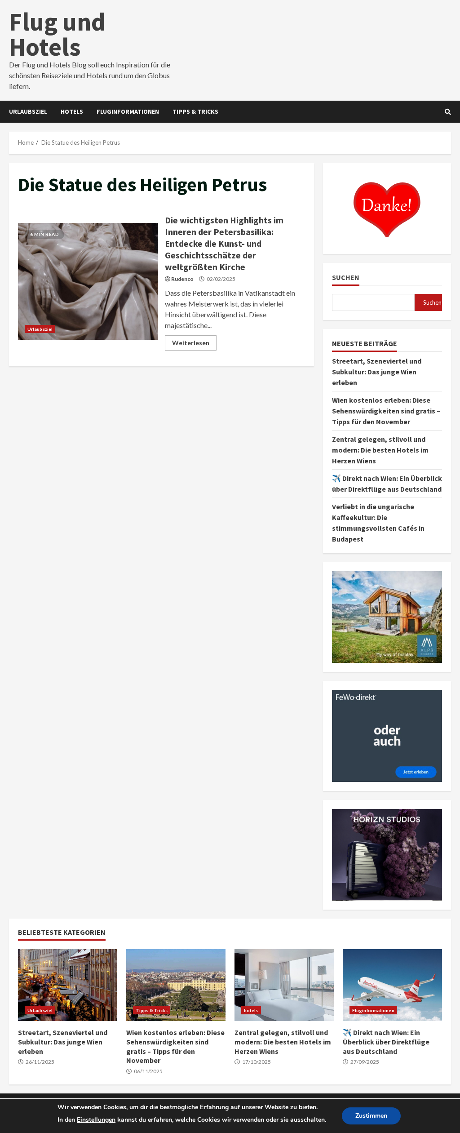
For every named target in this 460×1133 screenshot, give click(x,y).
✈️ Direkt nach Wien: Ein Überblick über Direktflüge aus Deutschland (392, 985)
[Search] (448, 111)
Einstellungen (96, 1119)
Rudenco (182, 278)
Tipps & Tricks (195, 111)
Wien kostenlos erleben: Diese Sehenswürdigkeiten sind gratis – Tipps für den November (386, 410)
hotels (72, 111)
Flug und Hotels (57, 34)
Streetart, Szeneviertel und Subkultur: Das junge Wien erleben (376, 371)
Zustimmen (371, 1115)
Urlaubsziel (28, 111)
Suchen (345, 277)
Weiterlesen (190, 343)
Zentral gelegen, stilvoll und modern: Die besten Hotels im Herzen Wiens (380, 450)
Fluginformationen (128, 111)
